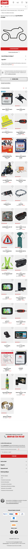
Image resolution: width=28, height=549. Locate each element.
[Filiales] (13, 2)
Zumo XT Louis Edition (21, 345)
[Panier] (26, 2)
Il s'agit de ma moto (14, 48)
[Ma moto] (18, 2)
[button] (26, 7)
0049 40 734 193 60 (15, 436)
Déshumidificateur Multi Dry (21, 251)
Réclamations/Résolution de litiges (8, 486)
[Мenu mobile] (2, 7)
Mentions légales (4, 475)
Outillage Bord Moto (7, 204)
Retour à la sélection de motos (8, 12)
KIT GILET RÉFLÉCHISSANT (7, 273)
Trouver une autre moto (13, 52)
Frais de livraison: (6, 543)
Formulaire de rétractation (6, 484)
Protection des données (6, 479)
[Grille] (24, 88)
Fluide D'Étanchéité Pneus (7, 392)
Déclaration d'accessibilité (6, 488)
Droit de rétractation (5, 482)
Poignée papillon (7, 345)
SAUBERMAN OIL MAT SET (7, 227)
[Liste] (26, 88)
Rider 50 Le (7, 321)
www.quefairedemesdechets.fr (12, 503)
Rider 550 (7, 297)
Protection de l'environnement (7, 490)
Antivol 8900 (21, 204)
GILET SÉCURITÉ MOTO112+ (7, 132)
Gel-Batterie (21, 368)
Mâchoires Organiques (7, 416)
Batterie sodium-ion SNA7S (7, 109)
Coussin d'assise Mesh (21, 109)
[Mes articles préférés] (22, 2)
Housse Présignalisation (7, 251)
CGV (2, 477)
